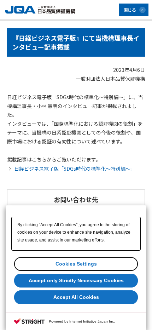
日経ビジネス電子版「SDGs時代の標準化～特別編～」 (74, 168)
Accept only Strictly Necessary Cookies (76, 280)
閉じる (129, 10)
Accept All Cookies (76, 297)
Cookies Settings (76, 264)
